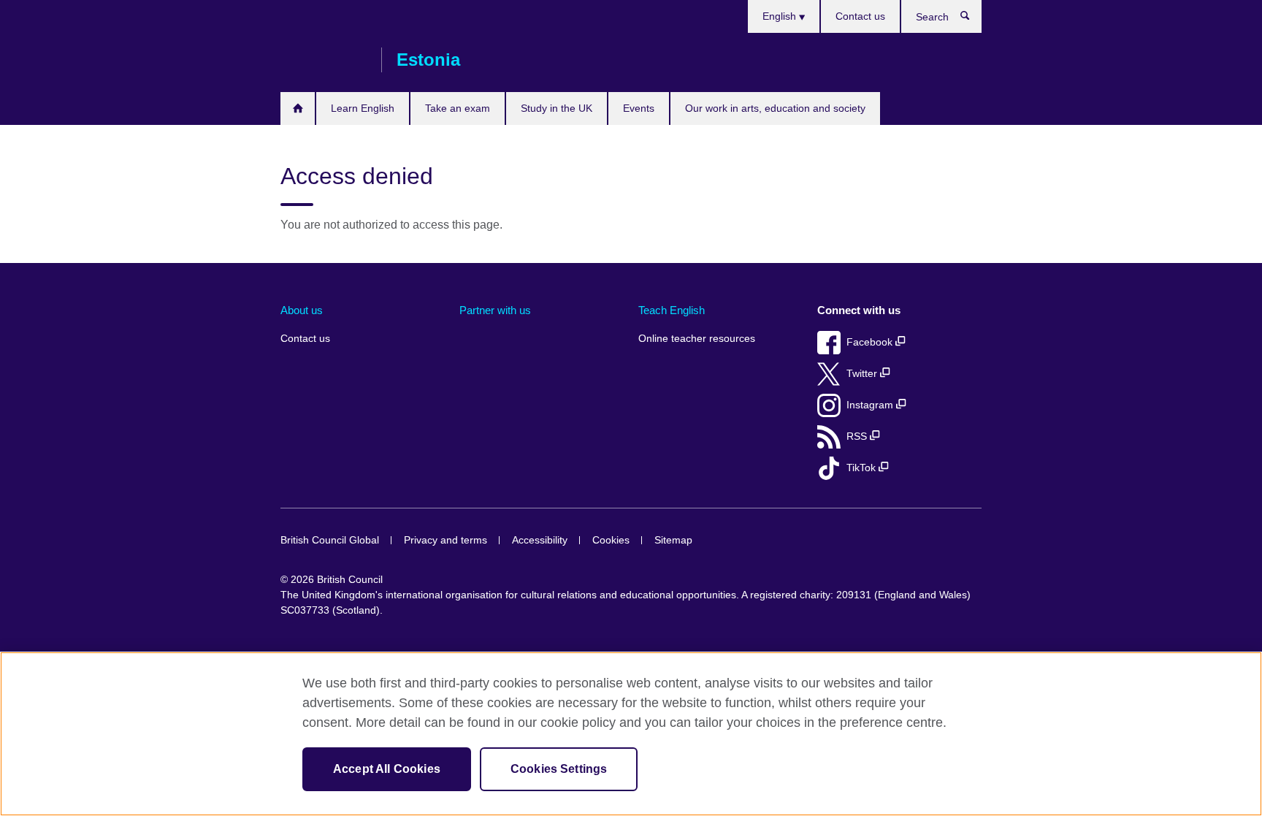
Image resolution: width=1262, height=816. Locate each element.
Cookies (611, 540)
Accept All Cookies (386, 769)
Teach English (671, 310)
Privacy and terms (445, 540)
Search (972, 19)
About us (301, 310)
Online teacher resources (696, 338)
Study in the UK (556, 108)
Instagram (871, 405)
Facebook (870, 342)
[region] (631, 734)
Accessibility (539, 540)
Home (297, 108)
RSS (858, 436)
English (780, 16)
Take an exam (457, 108)
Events (638, 108)
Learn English (362, 108)
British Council (323, 59)
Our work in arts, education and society (775, 108)
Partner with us (495, 310)
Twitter (863, 373)
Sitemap (673, 540)
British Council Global (329, 540)
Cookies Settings (559, 769)
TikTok (862, 467)
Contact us (860, 16)
